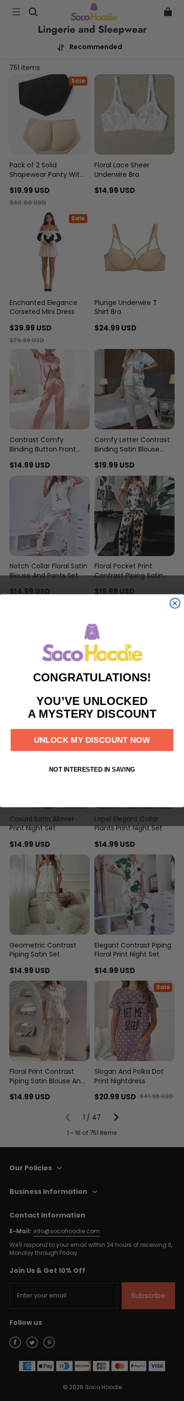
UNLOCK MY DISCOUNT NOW (92, 739)
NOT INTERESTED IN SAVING (92, 769)
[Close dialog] (175, 603)
